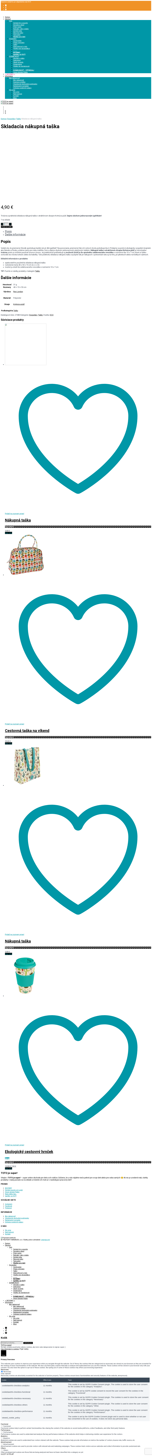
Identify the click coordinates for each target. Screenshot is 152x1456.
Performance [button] (5, 1430)
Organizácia (17, 64)
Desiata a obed (18, 25)
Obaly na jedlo (18, 62)
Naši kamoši (17, 94)
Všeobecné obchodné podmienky (25, 84)
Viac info (8, 533)
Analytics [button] (4, 1436)
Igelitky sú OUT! (19, 54)
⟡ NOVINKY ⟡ (10, 74)
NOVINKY (16, 53)
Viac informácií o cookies (10, 1349)
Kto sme (12, 90)
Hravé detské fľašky (20, 72)
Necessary (7, 1372)
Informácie (9, 76)
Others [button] (3, 1448)
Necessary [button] (5, 1370)
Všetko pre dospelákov (21, 49)
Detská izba (17, 31)
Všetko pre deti (19, 37)
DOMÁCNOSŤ (14, 56)
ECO (51, 315)
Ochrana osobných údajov (22, 88)
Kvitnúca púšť (19, 304)
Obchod (8, 19)
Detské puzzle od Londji (14, 1190)
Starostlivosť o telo (20, 47)
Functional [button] (4, 1424)
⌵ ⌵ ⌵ (15, 51)
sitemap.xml (45, 1240)
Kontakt (16, 96)
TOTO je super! (6, 1345)
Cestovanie (17, 41)
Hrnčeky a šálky (19, 58)
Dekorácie (17, 60)
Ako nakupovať (14, 78)
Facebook (8, 1206)
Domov (7, 17)
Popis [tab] (8, 231)
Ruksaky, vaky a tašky (21, 29)
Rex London (18, 292)
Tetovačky (17, 35)
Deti (10, 21)
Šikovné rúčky (18, 33)
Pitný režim (17, 27)
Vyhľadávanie (28, 1343)
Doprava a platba (19, 82)
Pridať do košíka (7, 227)
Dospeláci (12, 39)
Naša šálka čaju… (11, 1194)
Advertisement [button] (6, 1442)
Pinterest (8, 1208)
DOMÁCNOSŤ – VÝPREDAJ (23, 70)
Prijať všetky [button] (24, 1349)
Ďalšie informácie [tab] (15, 234)
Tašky (15, 45)
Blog (15, 98)
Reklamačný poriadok (21, 86)
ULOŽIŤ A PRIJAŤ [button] (7, 1454)
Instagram (8, 1204)
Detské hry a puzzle (20, 23)
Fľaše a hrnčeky (19, 43)
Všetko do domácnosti (21, 66)
